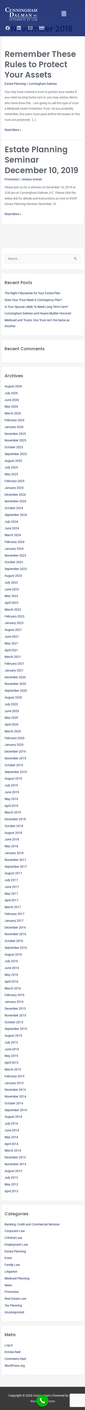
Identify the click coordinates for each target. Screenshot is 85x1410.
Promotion (12, 179)
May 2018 (11, 846)
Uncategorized (14, 1312)
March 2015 (13, 1069)
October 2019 (14, 765)
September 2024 (16, 515)
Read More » (13, 129)
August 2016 (13, 954)
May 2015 (11, 1056)
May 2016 (11, 974)
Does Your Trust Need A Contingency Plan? (33, 300)
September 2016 (16, 947)
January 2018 (14, 853)
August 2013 (13, 1171)
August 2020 (13, 697)
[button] (64, 14)
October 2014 (14, 1103)
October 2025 (14, 447)
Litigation (11, 1271)
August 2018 (13, 833)
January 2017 (14, 920)
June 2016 (12, 968)
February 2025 (14, 481)
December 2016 (15, 927)
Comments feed (15, 1359)
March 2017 (13, 907)
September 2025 (16, 454)
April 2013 (11, 1191)
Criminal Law (13, 1237)
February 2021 (14, 663)
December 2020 (15, 677)
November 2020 (15, 684)
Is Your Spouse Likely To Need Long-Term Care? (36, 306)
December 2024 (15, 494)
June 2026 (12, 400)
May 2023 (11, 596)
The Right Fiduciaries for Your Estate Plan (32, 293)
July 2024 (11, 521)
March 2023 (13, 609)
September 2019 (16, 772)
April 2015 (11, 1062)
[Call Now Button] (42, 1401)
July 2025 (11, 467)
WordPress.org (15, 1365)
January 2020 (14, 744)
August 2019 (13, 778)
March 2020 (13, 731)
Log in (9, 1345)
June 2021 (12, 636)
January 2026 (14, 427)
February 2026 (14, 420)
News (8, 1285)
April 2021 (11, 650)
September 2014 (16, 1110)
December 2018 (15, 819)
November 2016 (15, 934)
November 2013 (15, 1164)
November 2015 (15, 1015)
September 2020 (16, 690)
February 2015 (14, 1076)
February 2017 (14, 914)
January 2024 (14, 548)
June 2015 (12, 1049)
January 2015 (14, 1083)
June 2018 (12, 839)
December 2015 (15, 1008)
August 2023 (13, 575)
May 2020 (11, 717)
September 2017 (16, 866)
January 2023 (14, 623)
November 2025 (15, 440)
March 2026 (13, 413)
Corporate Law (15, 1231)
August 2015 (13, 1035)
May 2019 (11, 799)
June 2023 (12, 589)
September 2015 (16, 1029)
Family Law (12, 1265)
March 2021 (13, 657)
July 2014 (11, 1123)
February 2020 (14, 738)
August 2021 (13, 630)
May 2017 (11, 893)
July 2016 (11, 961)
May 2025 (11, 474)
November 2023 (15, 555)
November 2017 (15, 860)
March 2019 (13, 812)
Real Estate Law (15, 1298)
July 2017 (11, 880)
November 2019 (15, 758)
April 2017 (11, 900)
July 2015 (11, 1042)
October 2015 (14, 1022)
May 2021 (11, 643)
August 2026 (13, 386)
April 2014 (11, 1144)
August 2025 (13, 461)
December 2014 (15, 1089)
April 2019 (11, 806)
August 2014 (13, 1116)
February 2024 (14, 542)
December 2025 (15, 434)
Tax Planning (13, 1305)
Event (8, 1258)
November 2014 (15, 1096)
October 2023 (14, 562)
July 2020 (11, 704)
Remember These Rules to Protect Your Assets (40, 65)
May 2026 (11, 406)
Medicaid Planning (17, 1278)
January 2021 (14, 670)
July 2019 (11, 785)
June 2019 (12, 792)
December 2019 (15, 751)
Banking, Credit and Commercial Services (32, 1224)
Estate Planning (15, 83)
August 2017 (13, 873)
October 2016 (14, 941)
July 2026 (11, 393)
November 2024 (15, 501)
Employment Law (16, 1244)
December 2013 (15, 1157)
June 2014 (12, 1130)
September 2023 (16, 569)
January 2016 (14, 1002)
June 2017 (12, 887)
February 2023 (14, 616)
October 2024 (14, 508)
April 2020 (11, 724)
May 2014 (11, 1137)
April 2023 (11, 602)
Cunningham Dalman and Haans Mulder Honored (38, 313)
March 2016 (13, 988)
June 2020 (12, 711)
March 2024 (13, 535)
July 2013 (11, 1177)
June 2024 (12, 528)
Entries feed (12, 1352)
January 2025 (14, 488)
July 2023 (11, 582)
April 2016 (11, 981)
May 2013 (11, 1184)
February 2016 (14, 995)
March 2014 (13, 1150)
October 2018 (14, 826)
